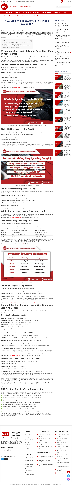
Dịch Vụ (56, 12)
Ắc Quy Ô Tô (27, 12)
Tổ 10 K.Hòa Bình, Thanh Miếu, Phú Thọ (46, 457)
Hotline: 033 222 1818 (7, 1)
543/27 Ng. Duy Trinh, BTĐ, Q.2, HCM (63, 435)
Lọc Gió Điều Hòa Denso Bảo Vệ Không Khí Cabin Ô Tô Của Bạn (62, 41)
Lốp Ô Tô (17, 12)
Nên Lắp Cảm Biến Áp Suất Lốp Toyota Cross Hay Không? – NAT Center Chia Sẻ (62, 37)
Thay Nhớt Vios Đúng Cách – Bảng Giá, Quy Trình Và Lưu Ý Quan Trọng (62, 25)
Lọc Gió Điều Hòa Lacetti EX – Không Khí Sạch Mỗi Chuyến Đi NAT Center (62, 47)
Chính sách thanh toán (29, 461)
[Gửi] (70, 7)
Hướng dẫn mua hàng (28, 471)
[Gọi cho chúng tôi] (70, 1)
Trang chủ (9, 12)
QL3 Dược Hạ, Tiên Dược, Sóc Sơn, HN (45, 443)
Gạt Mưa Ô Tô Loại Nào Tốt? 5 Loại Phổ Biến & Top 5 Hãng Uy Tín (67, 112)
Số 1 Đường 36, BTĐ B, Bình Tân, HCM (63, 439)
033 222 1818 (13, 454)
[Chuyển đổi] (33, 437)
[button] (62, 1)
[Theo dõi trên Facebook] (66, 1)
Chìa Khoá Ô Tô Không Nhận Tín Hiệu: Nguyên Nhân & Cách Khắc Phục (67, 120)
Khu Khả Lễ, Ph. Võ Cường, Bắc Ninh (46, 465)
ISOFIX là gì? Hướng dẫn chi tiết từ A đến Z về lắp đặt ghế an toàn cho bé (67, 153)
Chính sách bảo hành (30, 457)
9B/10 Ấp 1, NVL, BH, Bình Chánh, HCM (63, 443)
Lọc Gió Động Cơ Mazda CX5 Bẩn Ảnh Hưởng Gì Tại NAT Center (61, 31)
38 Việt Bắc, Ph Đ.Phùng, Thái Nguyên (45, 461)
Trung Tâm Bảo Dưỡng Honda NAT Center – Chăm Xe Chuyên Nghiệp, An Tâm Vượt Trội (62, 52)
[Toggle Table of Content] (29, 41)
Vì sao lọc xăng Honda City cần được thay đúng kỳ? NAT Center (16, 42)
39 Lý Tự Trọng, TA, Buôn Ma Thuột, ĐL (63, 459)
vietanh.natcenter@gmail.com (27, 1)
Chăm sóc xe (12, 15)
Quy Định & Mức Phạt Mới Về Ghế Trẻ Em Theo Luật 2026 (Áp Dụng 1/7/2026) (67, 86)
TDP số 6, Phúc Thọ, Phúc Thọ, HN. (46, 447)
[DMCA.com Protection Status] (4, 459)
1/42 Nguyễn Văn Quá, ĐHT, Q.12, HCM (63, 447)
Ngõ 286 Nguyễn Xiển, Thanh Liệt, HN (45, 435)
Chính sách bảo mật (29, 474)
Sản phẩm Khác (46, 12)
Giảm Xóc (36, 12)
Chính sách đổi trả (29, 464)
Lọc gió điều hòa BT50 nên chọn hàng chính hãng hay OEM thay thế (62, 64)
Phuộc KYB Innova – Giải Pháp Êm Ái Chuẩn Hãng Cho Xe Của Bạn (62, 58)
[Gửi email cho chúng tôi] (68, 1)
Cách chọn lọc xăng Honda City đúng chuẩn (12, 44)
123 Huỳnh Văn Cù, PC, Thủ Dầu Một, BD (63, 455)
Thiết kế (53, 484)
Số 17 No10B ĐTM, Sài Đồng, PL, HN (45, 439)
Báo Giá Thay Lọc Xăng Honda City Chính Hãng (30, 15)
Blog (63, 12)
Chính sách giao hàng (28, 467)
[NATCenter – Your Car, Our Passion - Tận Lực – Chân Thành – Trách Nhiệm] (4, 6)
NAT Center (4, 15)
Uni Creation (59, 484)
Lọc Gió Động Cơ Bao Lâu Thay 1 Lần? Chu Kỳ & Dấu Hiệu (67, 95)
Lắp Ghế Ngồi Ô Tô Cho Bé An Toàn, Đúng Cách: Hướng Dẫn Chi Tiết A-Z (67, 144)
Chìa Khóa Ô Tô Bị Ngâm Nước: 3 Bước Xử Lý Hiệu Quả (67, 128)
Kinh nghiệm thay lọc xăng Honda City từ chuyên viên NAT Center (17, 45)
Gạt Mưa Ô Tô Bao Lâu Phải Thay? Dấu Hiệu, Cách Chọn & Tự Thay (67, 103)
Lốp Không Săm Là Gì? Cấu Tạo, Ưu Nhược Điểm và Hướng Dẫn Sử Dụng (67, 78)
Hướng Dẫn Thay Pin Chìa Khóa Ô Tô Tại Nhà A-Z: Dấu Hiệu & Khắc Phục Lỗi (67, 135)
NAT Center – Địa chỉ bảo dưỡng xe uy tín (12, 47)
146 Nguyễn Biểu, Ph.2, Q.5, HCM (63, 451)
